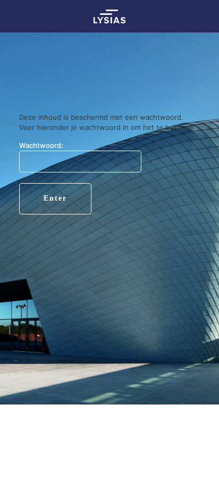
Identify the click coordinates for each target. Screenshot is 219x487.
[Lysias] (109, 16)
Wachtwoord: (41, 145)
